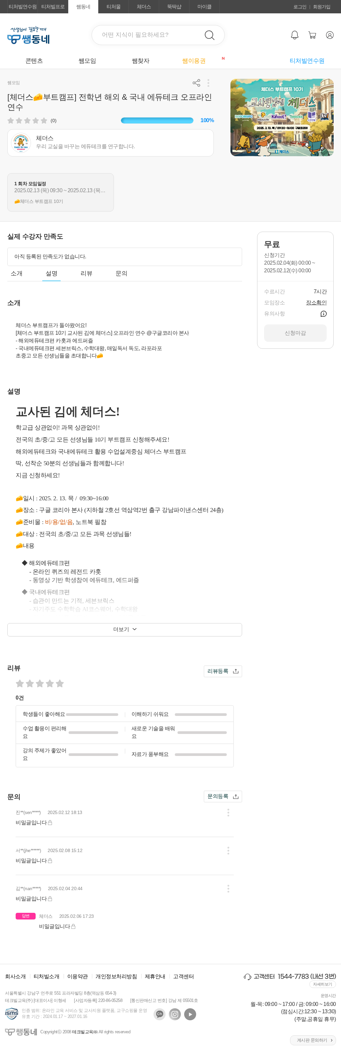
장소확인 (316, 302)
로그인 (299, 6)
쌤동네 (83, 6)
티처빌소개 (47, 976)
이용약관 (77, 976)
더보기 (121, 629)
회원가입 (321, 6)
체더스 (144, 6)
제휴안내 (155, 976)
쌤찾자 (141, 60)
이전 (7, 192)
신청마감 (295, 333)
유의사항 (324, 314)
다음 (334, 192)
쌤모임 (87, 60)
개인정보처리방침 (116, 976)
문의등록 (217, 796)
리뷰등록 (217, 671)
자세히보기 (322, 984)
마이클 (204, 6)
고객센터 (183, 976)
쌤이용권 (201, 60)
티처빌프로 (53, 6)
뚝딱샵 (174, 6)
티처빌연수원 (23, 6)
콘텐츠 (34, 60)
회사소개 (15, 976)
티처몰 (114, 6)
